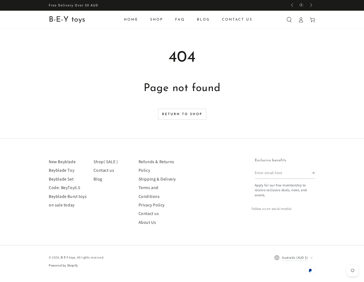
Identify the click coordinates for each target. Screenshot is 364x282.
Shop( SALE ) (106, 161)
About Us (147, 222)
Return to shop (182, 114)
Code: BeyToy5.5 (64, 187)
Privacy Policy (152, 205)
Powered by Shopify (63, 265)
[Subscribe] (313, 173)
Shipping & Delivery (157, 179)
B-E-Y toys (68, 257)
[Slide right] (310, 5)
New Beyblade (62, 161)
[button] (289, 20)
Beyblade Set (61, 179)
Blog (98, 179)
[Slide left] (292, 5)
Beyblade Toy (61, 170)
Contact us (104, 170)
